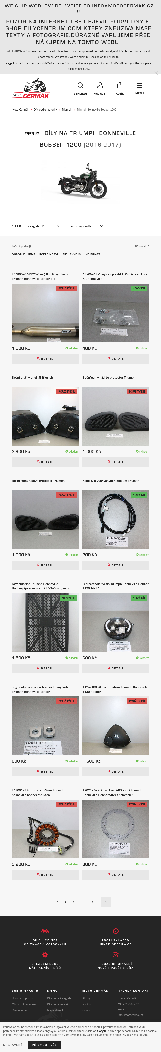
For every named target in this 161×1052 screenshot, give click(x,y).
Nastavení (12, 1045)
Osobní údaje (20, 1010)
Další (106, 902)
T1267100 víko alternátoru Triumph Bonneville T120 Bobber (115, 689)
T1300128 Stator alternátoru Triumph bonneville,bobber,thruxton (38, 792)
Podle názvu (49, 254)
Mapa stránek (55, 1010)
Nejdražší (93, 254)
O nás (86, 1010)
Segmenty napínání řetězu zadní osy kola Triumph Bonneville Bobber (40, 689)
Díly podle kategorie (59, 998)
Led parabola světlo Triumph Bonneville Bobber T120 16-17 (115, 586)
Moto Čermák (20, 109)
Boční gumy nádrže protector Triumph (108, 377)
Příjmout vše (44, 1045)
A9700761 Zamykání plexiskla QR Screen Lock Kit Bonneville (115, 276)
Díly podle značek (57, 1004)
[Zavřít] (156, 73)
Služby (86, 998)
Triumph (67, 109)
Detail (46, 359)
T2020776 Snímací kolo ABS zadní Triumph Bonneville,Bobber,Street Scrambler (112, 792)
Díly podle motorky (45, 109)
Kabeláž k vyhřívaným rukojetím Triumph (110, 481)
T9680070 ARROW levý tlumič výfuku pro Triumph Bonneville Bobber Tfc (41, 276)
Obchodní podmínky (24, 1004)
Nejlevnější (72, 254)
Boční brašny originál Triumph (32, 377)
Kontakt (87, 1004)
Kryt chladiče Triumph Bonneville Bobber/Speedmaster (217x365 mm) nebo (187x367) (41, 586)
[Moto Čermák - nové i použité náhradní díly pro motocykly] (31, 88)
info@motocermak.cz (130, 1015)
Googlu (101, 1031)
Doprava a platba (22, 998)
